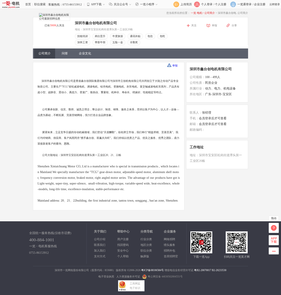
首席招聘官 (171, 256)
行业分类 (146, 239)
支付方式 (99, 256)
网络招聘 (169, 239)
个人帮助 (123, 256)
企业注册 (259, 4)
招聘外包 (169, 250)
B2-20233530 (219, 270)
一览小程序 (147, 4)
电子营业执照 (106, 276)
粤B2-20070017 (202, 270)
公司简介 (210, 12)
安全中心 (123, 250)
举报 (214, 25)
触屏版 (144, 256)
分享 (234, 25)
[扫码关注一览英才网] (237, 251)
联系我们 (99, 245)
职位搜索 (40, 4)
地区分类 (146, 245)
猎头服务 (169, 245)
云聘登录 (274, 4)
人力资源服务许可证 (128, 276)
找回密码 (123, 245)
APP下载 (96, 4)
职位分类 (146, 250)
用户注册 (123, 239)
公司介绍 (99, 239)
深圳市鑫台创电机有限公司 (211, 69)
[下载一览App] (201, 251)
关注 (193, 25)
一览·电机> (197, 12)
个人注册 (220, 4)
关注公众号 (121, 4)
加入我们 (99, 250)
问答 (65, 53)
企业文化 (85, 53)
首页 (28, 4)
